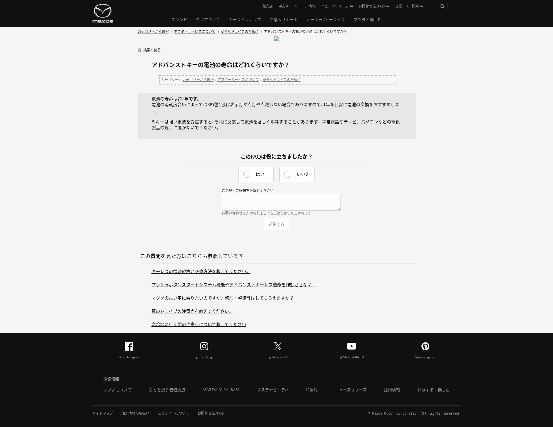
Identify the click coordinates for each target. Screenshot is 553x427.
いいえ (303, 174)
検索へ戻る (152, 50)
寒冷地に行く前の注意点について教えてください (198, 324)
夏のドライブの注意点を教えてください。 (192, 311)
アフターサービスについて (194, 32)
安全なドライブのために (240, 32)
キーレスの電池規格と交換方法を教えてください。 (201, 271)
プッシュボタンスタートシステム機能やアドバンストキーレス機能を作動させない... (233, 284)
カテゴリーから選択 (153, 32)
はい (260, 174)
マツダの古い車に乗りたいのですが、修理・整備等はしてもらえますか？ (222, 298)
